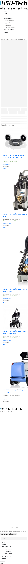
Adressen (4, 515)
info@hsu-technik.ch (5, 424)
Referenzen (5, 501)
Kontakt (6, 32)
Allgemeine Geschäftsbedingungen (11, 495)
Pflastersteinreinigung (9, 20)
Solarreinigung (8, 23)
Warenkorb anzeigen (5, 534)
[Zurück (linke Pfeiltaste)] (0, 563)
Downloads (5, 513)
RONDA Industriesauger (8, 488)
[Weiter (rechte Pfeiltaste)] (2, 563)
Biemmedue (5, 490)
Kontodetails (5, 517)
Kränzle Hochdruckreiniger (8, 483)
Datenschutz (5, 504)
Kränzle (4, 154)
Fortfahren (13, 534)
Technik (6, 16)
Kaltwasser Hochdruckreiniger (10, 213)
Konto (3, 510)
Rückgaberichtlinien (7, 497)
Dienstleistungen (8, 18)
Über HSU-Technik (9, 29)
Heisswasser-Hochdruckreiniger (10, 389)
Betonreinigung (8, 25)
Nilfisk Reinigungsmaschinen (9, 484)
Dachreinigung (8, 22)
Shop (5, 13)
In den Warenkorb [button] (7, 164)
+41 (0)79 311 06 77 (4, 426)
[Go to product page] (15, 140)
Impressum (5, 502)
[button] (1, 536)
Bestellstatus (5, 499)
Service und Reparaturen (10, 27)
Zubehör (9, 154)
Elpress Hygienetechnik (8, 486)
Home (5, 11)
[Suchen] (26, 538)
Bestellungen (5, 512)
